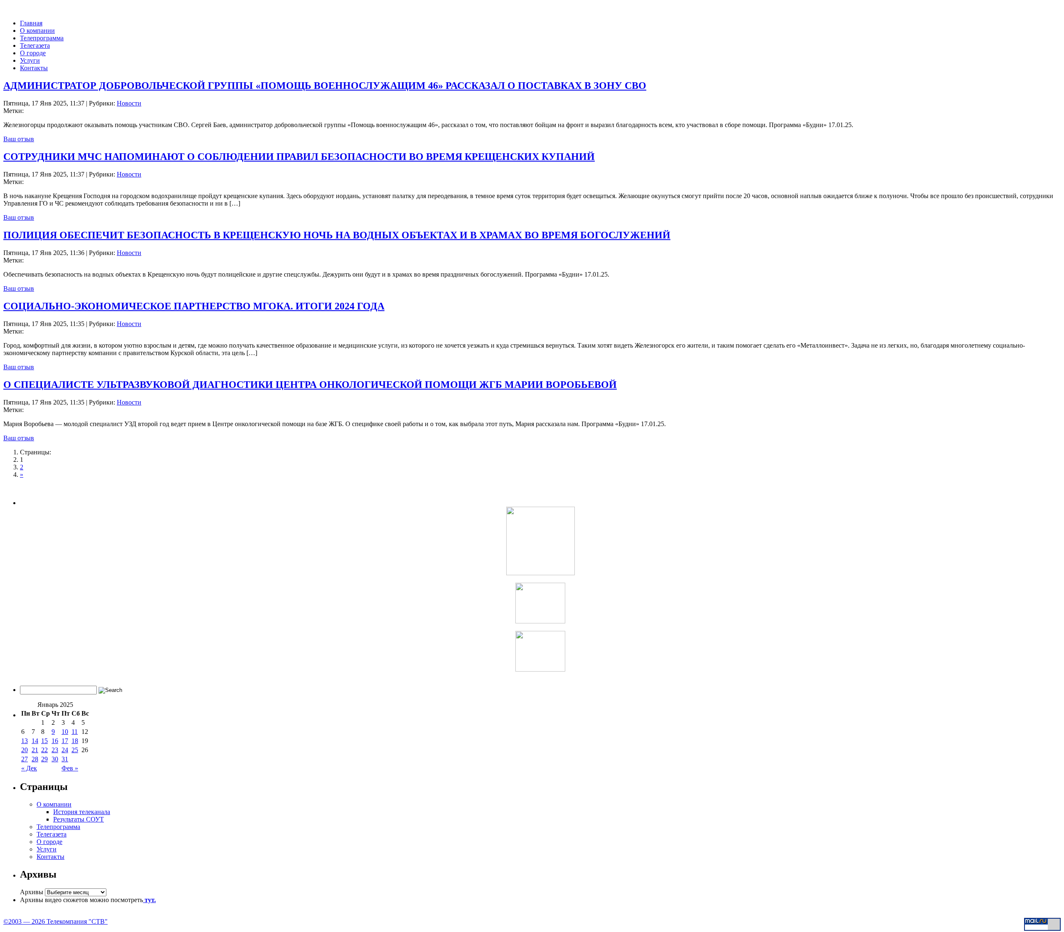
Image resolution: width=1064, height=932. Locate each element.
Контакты (34, 67)
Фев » (70, 768)
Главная (31, 23)
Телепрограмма (42, 38)
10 (65, 731)
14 (35, 740)
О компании (37, 30)
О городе (33, 52)
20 (24, 749)
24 (65, 749)
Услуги (30, 60)
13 (24, 740)
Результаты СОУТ (78, 819)
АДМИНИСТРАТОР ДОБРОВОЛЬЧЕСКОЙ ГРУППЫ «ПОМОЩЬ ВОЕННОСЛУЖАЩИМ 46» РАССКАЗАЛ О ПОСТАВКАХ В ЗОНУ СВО (324, 85)
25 (74, 749)
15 (44, 740)
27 (24, 759)
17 (65, 740)
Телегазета (35, 45)
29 (44, 759)
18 (74, 740)
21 (35, 749)
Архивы (31, 891)
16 (55, 740)
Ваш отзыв (18, 138)
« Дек (29, 768)
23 (55, 749)
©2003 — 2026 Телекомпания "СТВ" (55, 921)
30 (55, 759)
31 (65, 759)
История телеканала (81, 811)
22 (44, 749)
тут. (149, 899)
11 (74, 731)
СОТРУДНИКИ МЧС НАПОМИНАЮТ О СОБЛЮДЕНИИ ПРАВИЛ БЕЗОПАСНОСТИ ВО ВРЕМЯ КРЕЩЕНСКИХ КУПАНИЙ (299, 156)
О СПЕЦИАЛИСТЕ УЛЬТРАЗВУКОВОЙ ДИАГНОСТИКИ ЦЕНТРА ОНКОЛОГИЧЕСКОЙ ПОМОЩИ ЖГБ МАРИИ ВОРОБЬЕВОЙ (310, 384)
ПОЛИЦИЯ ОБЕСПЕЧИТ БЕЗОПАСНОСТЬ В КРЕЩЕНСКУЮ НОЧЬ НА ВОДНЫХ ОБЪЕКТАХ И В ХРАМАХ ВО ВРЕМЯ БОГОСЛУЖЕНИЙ (336, 235)
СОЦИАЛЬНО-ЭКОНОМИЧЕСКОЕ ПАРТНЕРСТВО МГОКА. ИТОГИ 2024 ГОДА (193, 306)
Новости (129, 103)
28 (35, 759)
